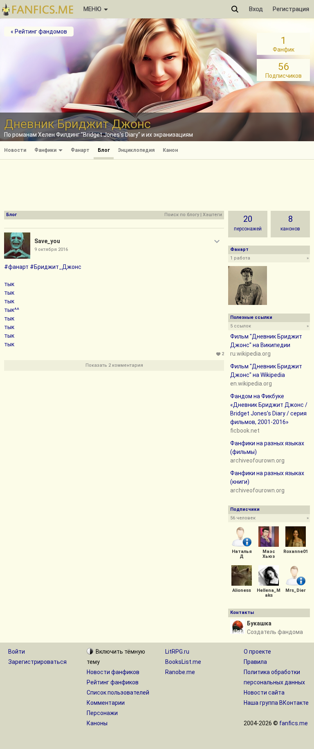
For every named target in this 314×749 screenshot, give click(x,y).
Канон (170, 150)
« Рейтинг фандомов (39, 31)
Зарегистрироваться (37, 662)
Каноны (97, 723)
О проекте (257, 651)
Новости (15, 150)
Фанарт (80, 150)
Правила (255, 662)
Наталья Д (242, 554)
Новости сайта (264, 692)
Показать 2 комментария (114, 365)
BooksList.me (183, 662)
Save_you (47, 241)
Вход (256, 9)
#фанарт (16, 267)
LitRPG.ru (177, 651)
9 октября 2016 (51, 249)
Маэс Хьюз (268, 554)
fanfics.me (293, 723)
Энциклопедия (136, 150)
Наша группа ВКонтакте (276, 702)
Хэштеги (212, 214)
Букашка (259, 623)
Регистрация (291, 9)
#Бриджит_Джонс (55, 267)
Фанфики (46, 150)
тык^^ (11, 310)
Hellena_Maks (268, 593)
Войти (16, 651)
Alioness (241, 590)
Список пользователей (118, 692)
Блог (104, 150)
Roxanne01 (295, 551)
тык (9, 284)
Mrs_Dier (295, 590)
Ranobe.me (180, 672)
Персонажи (102, 713)
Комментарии (106, 702)
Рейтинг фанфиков (113, 682)
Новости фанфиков (113, 672)
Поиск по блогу (181, 214)
